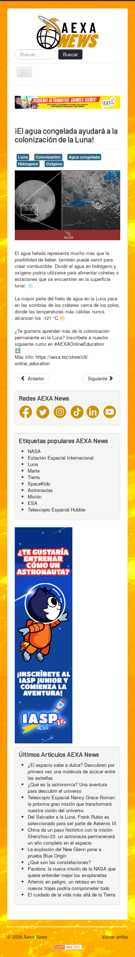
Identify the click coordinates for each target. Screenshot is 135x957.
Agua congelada (84, 157)
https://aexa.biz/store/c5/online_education (51, 360)
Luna (23, 157)
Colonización (48, 157)
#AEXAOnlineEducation (79, 343)
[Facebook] (25, 411)
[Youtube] (109, 411)
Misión (34, 496)
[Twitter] (42, 411)
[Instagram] (60, 411)
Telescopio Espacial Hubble (56, 509)
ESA (32, 503)
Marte (34, 470)
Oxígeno (54, 163)
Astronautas (40, 490)
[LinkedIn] (92, 411)
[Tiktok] (77, 411)
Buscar (70, 54)
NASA (34, 451)
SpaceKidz (39, 483)
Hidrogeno (28, 163)
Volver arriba (115, 936)
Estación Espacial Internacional (61, 457)
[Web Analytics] (67, 946)
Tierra (34, 477)
